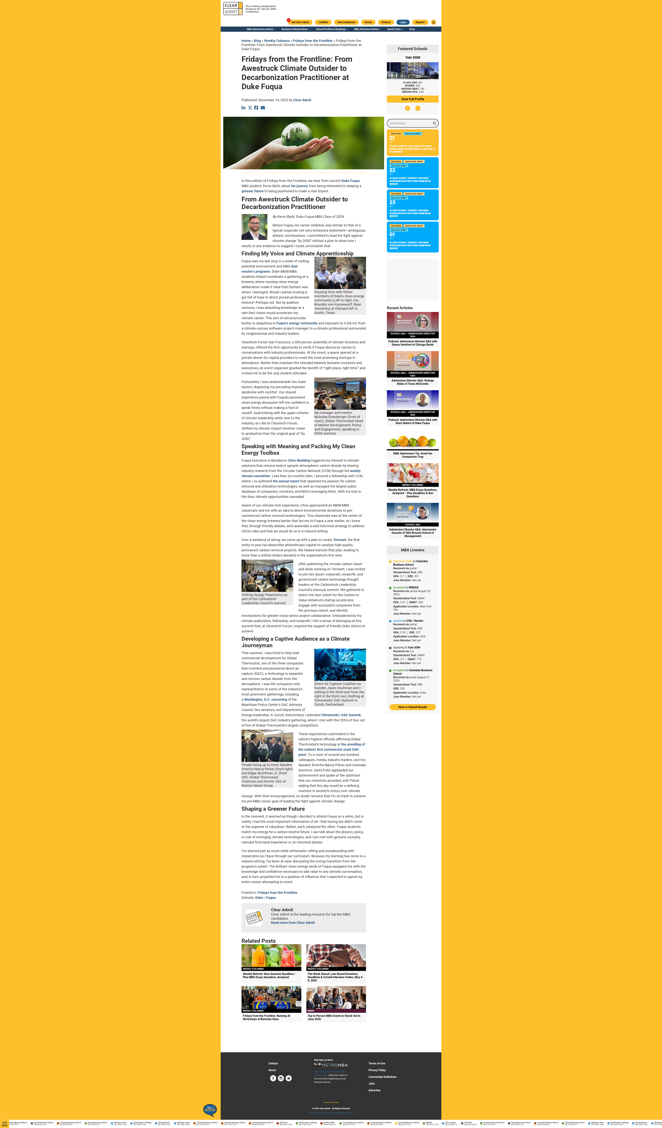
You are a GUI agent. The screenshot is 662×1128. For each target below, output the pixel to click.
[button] (407, 108)
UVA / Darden (430, 1123)
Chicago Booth (143, 1123)
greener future (253, 191)
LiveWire (4, 1124)
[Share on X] (250, 108)
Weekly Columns (277, 41)
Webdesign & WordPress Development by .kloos (331, 1113)
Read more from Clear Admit (293, 923)
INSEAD (409, 1123)
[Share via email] (263, 108)
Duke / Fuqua (265, 898)
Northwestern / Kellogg (122, 1123)
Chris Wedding (299, 460)
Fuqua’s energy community (296, 323)
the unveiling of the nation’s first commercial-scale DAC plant (331, 749)
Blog (257, 41)
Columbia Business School (50, 1123)
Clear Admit (302, 100)
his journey (299, 186)
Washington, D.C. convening (265, 699)
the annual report (286, 481)
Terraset (339, 540)
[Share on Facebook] (256, 108)
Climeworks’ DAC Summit (341, 715)
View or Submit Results (412, 707)
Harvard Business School (23, 1123)
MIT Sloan (264, 1123)
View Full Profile (412, 99)
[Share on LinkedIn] (244, 108)
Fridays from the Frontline (313, 41)
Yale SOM (448, 1123)
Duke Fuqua (351, 181)
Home (246, 41)
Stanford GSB (308, 1123)
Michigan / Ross (100, 1123)
